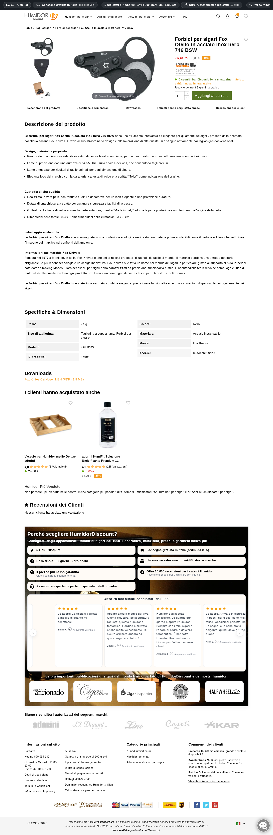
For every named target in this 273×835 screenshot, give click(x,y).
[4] (42, 467)
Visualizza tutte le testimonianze (209, 781)
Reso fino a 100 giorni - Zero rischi (62, 561)
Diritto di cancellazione (79, 767)
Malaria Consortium (102, 822)
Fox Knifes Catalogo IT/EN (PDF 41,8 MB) (54, 379)
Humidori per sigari (171, 492)
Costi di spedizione (37, 774)
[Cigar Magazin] (180, 691)
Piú (185, 16)
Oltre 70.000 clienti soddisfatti (214, 5)
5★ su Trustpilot (17, 5)
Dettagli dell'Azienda (78, 779)
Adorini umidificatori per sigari (212, 492)
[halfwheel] (224, 691)
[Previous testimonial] (33, 633)
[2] (35, 467)
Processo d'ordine (36, 780)
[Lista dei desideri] (245, 17)
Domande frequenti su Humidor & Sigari (90, 784)
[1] (31, 467)
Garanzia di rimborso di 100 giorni (86, 756)
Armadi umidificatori (138, 492)
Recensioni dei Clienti (230, 107)
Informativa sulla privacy (40, 791)
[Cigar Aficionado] (48, 691)
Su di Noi (71, 751)
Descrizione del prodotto (43, 107)
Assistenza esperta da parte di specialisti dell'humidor (76, 586)
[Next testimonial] (240, 633)
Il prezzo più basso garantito (57, 572)
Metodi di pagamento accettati (84, 773)
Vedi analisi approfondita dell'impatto (136, 830)
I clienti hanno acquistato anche (178, 107)
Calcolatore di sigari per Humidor (85, 790)
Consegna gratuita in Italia (68, 4)
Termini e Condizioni (37, 785)
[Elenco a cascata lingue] (240, 823)
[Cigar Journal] (92, 691)
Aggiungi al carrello (212, 96)
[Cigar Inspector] (136, 691)
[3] (38, 467)
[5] (46, 467)
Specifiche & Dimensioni (93, 107)
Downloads (133, 107)
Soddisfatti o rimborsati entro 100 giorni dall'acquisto (140, 4)
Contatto (30, 751)
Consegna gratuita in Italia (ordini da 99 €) (177, 550)
